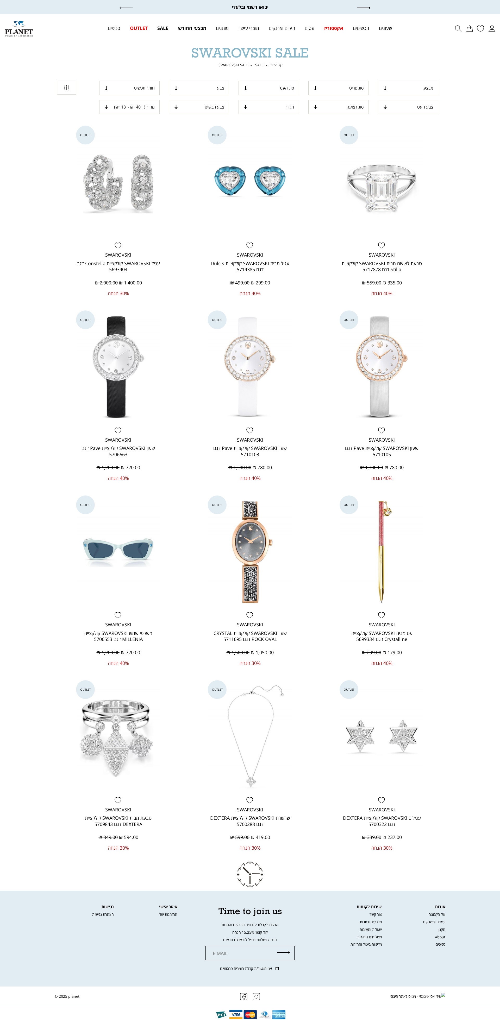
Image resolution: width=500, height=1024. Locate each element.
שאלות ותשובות (371, 929)
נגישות (107, 906)
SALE (259, 65)
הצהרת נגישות (103, 914)
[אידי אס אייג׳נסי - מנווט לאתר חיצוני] (417, 996)
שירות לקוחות (369, 906)
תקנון (441, 929)
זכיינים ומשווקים (434, 921)
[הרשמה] (283, 953)
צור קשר (376, 914)
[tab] (408, 88)
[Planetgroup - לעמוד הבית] (19, 28)
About (440, 936)
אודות (440, 906)
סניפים (440, 944)
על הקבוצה (437, 914)
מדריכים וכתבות (371, 921)
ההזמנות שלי (168, 914)
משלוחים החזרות (369, 936)
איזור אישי (168, 906)
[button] (368, 7)
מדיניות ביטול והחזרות (366, 944)
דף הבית (276, 65)
